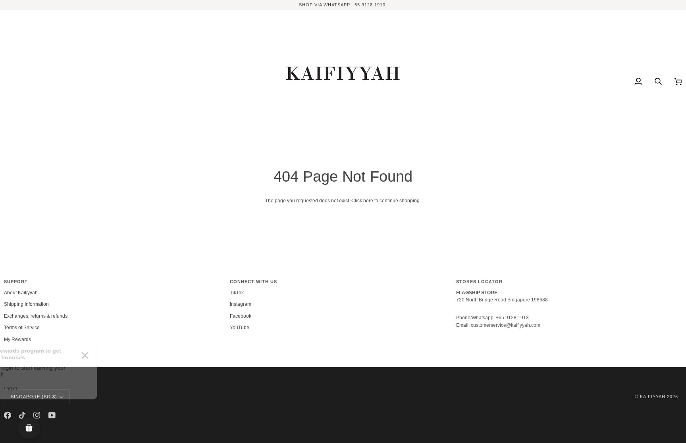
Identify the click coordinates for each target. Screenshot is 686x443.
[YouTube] (52, 415)
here (368, 200)
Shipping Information (26, 304)
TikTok (237, 292)
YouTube (239, 327)
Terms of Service (22, 327)
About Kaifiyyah (21, 292)
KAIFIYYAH (652, 396)
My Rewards (17, 339)
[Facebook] (7, 415)
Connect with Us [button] (253, 281)
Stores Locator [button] (479, 281)
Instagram (240, 304)
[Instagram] (36, 415)
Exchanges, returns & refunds (35, 316)
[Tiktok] (22, 415)
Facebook (240, 316)
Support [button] (16, 281)
